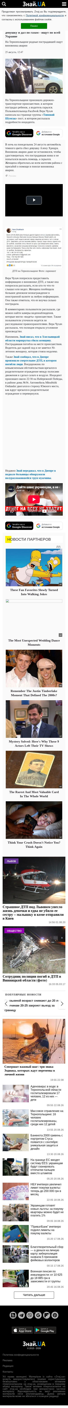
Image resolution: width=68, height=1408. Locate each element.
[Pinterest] (54, 1315)
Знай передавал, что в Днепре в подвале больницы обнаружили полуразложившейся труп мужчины (30, 474)
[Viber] (29, 1315)
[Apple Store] (23, 1329)
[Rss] (13, 1315)
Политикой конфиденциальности (45, 15)
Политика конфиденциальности (21, 1354)
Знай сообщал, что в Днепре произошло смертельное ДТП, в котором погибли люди (30, 360)
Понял (34, 25)
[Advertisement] (34, 432)
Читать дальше (34, 1295)
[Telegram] (21, 1315)
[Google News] (38, 1315)
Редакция (8, 1365)
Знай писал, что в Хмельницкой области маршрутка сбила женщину (32, 338)
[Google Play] (45, 1329)
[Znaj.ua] (34, 4)
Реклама (7, 1360)
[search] (4, 4)
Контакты (8, 1371)
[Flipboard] (46, 1315)
